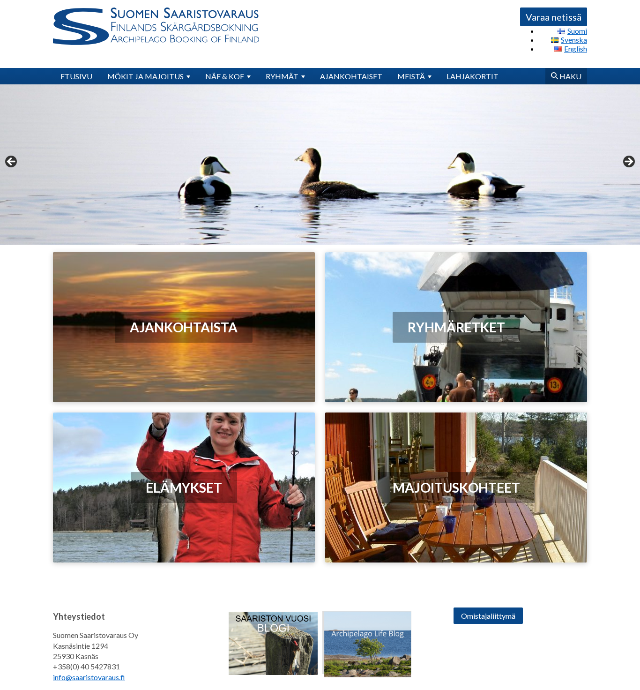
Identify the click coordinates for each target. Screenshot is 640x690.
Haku (569, 76)
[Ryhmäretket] (456, 327)
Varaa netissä (553, 16)
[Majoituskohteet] (456, 487)
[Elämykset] (184, 488)
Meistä (411, 76)
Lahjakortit (473, 76)
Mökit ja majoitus (145, 76)
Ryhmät (282, 76)
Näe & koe (224, 76)
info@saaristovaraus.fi (89, 677)
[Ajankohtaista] (184, 327)
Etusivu (76, 76)
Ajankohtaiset (351, 76)
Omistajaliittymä (488, 615)
